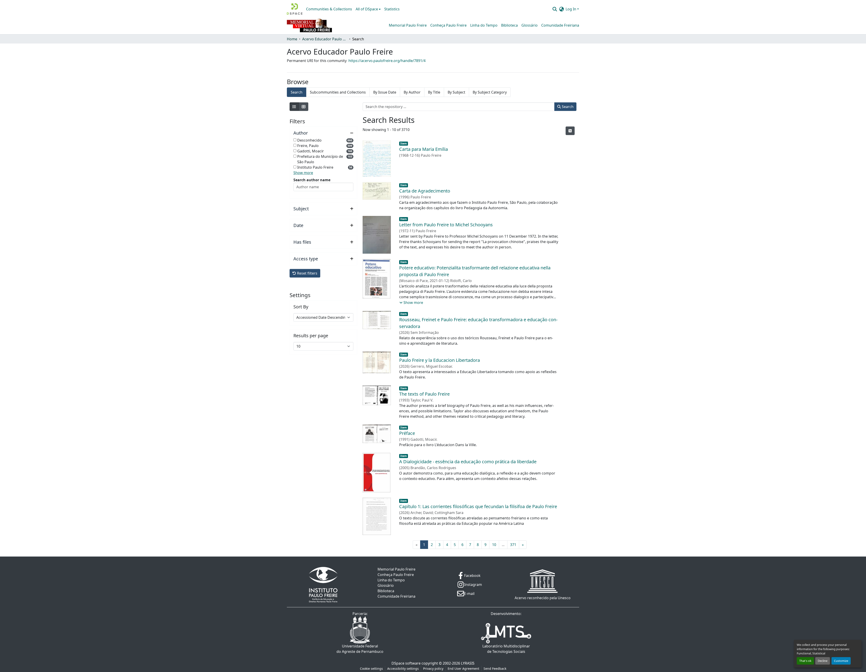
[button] (294, 9)
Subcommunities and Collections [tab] (338, 92)
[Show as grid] (303, 106)
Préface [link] (407, 433)
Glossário (529, 25)
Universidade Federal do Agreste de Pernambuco (359, 649)
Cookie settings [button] (371, 668)
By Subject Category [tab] (490, 92)
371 (513, 544)
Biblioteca (509, 25)
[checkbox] (294, 139)
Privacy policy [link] (433, 668)
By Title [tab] (434, 92)
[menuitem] (368, 9)
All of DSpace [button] (367, 9)
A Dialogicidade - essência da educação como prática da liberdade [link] (468, 462)
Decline (822, 661)
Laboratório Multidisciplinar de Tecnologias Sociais (506, 649)
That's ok (805, 661)
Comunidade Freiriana (560, 25)
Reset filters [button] (306, 273)
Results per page (310, 335)
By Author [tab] (412, 92)
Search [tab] (296, 92)
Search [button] (567, 106)
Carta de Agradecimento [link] (424, 191)
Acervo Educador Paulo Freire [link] (324, 39)
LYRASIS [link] (467, 663)
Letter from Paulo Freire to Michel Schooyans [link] (446, 225)
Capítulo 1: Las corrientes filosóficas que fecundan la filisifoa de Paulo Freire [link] (478, 506)
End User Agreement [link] (463, 668)
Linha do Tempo (483, 25)
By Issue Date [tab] (384, 92)
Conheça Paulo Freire (448, 25)
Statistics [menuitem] (392, 9)
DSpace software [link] (406, 663)
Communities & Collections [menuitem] (329, 9)
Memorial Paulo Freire (408, 25)
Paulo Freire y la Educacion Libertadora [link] (439, 360)
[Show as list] (294, 106)
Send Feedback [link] (495, 668)
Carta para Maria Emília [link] (423, 149)
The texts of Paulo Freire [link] (424, 394)
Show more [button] (303, 172)
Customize (841, 661)
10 (494, 544)
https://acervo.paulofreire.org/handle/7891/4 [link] (387, 60)
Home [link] (292, 39)
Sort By (300, 307)
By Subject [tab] (456, 92)
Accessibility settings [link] (403, 668)
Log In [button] (571, 9)
